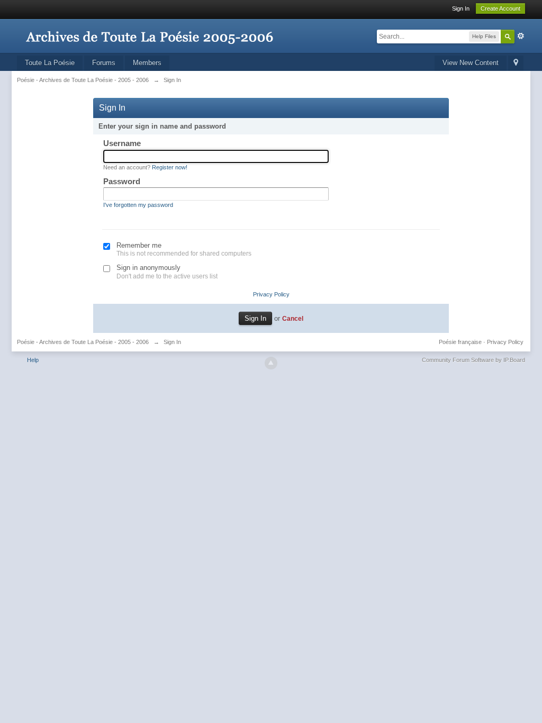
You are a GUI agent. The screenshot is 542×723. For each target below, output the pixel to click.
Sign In (460, 8)
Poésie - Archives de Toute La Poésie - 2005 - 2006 (83, 342)
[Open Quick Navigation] (515, 63)
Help (33, 360)
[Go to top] (271, 363)
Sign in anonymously (148, 268)
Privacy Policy (271, 294)
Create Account (500, 8)
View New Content (470, 63)
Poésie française (460, 342)
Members (147, 63)
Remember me (138, 245)
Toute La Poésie (50, 63)
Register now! (169, 167)
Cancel (292, 318)
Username (122, 143)
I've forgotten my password (138, 205)
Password (121, 181)
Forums (103, 63)
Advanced (521, 36)
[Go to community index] (149, 31)
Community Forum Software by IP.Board (473, 360)
